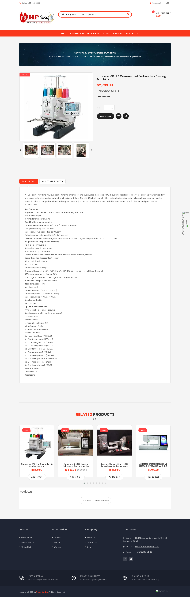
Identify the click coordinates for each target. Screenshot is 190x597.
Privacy (57, 537)
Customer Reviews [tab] (52, 181)
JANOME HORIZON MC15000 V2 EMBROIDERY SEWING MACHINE (153, 465)
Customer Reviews (183, 224)
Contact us (132, 33)
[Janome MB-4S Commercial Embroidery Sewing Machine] (31, 150)
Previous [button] (21, 150)
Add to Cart (105, 116)
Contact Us (92, 542)
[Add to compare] (126, 116)
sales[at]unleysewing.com (147, 546)
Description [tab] (28, 181)
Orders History (27, 542)
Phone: (129, 552)
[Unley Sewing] (36, 18)
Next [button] (92, 150)
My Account (26, 537)
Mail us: (129, 546)
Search (128, 14)
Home (62, 33)
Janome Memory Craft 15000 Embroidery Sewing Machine (114, 465)
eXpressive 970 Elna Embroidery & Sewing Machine (37, 465)
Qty (98, 107)
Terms (57, 542)
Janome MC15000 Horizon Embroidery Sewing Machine (76, 465)
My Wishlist (26, 547)
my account (156, 3)
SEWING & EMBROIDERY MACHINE (84, 33)
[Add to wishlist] (118, 116)
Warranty (58, 547)
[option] (31, 150)
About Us (91, 537)
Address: (130, 538)
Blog (106, 33)
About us (117, 33)
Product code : (104, 97)
